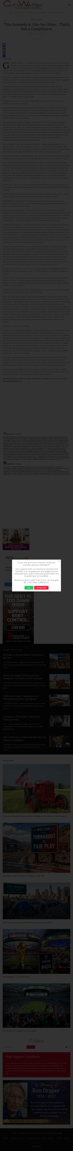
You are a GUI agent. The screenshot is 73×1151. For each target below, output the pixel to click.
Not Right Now (41, 588)
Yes (29, 588)
